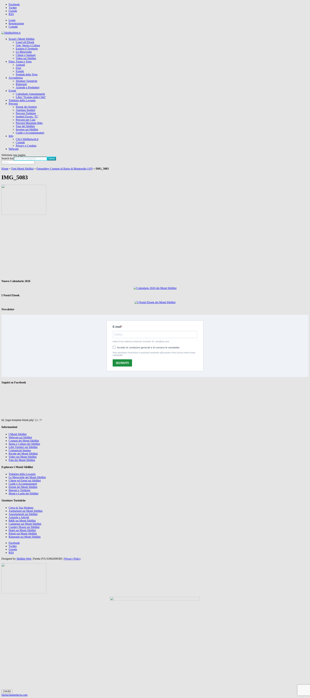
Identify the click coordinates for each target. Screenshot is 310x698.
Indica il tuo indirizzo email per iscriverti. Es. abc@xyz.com (141, 341)
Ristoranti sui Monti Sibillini (25, 536)
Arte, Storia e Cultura (28, 45)
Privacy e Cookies (26, 145)
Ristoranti (21, 84)
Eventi (12, 90)
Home (4, 168)
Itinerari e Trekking (19, 490)
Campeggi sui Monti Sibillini (25, 523)
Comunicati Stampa (20, 450)
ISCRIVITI (122, 363)
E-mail (117, 326)
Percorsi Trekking (26, 113)
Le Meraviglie (24, 51)
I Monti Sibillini (18, 434)
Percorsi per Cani (25, 119)
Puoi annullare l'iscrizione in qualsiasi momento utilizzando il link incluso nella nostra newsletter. (154, 353)
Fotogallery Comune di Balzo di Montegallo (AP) (64, 168)
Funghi (20, 71)
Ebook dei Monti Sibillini (23, 487)
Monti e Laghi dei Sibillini (23, 493)
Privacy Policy (72, 558)
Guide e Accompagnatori (30, 132)
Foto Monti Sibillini (22, 168)
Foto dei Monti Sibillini (22, 460)
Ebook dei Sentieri (26, 106)
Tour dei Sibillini (25, 126)
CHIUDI (7, 691)
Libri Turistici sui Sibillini (23, 447)
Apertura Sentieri (25, 110)
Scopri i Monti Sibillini (21, 38)
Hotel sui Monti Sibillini (22, 530)
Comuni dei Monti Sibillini (24, 440)
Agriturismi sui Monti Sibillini (26, 510)
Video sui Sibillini (26, 58)
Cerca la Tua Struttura (21, 507)
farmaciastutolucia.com (14, 694)
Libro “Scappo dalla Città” (31, 97)
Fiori (18, 68)
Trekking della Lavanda (22, 100)
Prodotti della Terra (26, 74)
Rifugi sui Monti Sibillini (23, 533)
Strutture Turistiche (26, 80)
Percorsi (13, 103)
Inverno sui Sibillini (27, 129)
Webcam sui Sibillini (20, 437)
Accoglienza (16, 77)
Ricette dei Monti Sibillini (23, 453)
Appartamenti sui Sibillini (23, 514)
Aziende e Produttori (27, 87)
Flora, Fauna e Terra (20, 61)
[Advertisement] (155, 247)
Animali (20, 64)
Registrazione (16, 23)
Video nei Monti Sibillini (23, 456)
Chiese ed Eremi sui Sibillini (25, 480)
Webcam (13, 148)
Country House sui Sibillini (24, 527)
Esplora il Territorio (27, 48)
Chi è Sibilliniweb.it (27, 139)
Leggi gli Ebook (25, 42)
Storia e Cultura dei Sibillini (24, 443)
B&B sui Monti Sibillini (22, 520)
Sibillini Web (24, 558)
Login (12, 20)
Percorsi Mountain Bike (29, 123)
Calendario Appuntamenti (30, 93)
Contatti (13, 26)
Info (11, 135)
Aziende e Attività (19, 517)
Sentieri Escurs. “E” (27, 116)
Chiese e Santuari (26, 55)
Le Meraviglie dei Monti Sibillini (27, 477)
